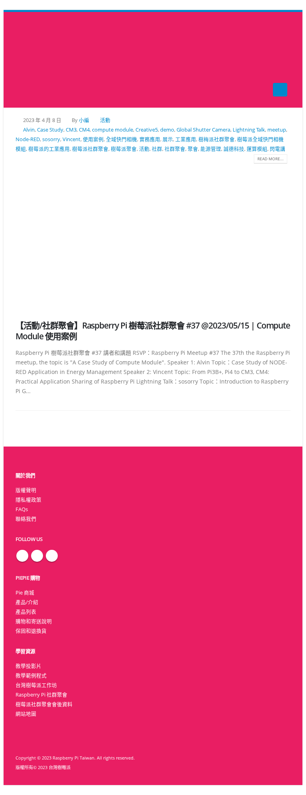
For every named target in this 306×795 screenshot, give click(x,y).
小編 (84, 120)
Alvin (29, 129)
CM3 (71, 129)
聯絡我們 (26, 519)
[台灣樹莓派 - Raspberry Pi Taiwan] (31, 59)
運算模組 (257, 149)
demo (167, 129)
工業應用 (185, 139)
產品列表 (26, 611)
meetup (276, 129)
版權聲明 (26, 490)
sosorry (51, 139)
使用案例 (93, 139)
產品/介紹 (27, 602)
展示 (168, 139)
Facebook (22, 556)
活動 (105, 120)
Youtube (52, 556)
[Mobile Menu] (280, 89)
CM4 (84, 129)
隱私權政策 (28, 499)
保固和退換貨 (31, 631)
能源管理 (210, 149)
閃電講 (277, 149)
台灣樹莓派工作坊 (36, 685)
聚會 (193, 149)
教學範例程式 (31, 675)
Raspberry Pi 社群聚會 (41, 694)
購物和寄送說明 (34, 621)
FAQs (22, 509)
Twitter (37, 556)
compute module (112, 129)
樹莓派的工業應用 (49, 149)
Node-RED (28, 139)
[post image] (153, 235)
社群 (157, 149)
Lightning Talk (249, 129)
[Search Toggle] (153, 60)
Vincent (71, 139)
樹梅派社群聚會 (216, 139)
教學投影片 (28, 666)
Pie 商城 (25, 592)
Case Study (50, 129)
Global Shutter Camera (203, 129)
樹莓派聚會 (124, 149)
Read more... (270, 158)
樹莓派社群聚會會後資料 (44, 704)
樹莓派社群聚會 (90, 149)
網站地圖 (26, 713)
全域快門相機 (121, 139)
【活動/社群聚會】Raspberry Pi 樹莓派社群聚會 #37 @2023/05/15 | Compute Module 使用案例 (153, 331)
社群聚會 (175, 149)
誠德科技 (234, 149)
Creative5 (146, 129)
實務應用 (149, 139)
